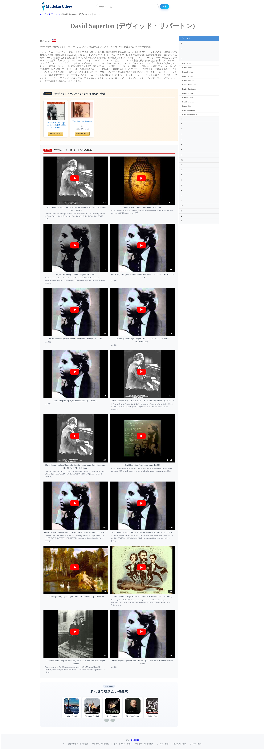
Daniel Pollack (187, 93)
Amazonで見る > (56, 134)
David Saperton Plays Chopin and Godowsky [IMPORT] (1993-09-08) (55, 125)
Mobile (135, 739)
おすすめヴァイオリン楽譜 (78, 744)
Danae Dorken (187, 72)
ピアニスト (185, 38)
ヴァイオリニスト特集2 (122, 744)
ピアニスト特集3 (196, 744)
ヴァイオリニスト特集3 (144, 744)
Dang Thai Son (187, 76)
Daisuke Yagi (187, 63)
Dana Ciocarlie (187, 68)
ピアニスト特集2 (179, 744)
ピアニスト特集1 (163, 744)
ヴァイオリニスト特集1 (101, 744)
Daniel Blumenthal (189, 85)
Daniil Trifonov (188, 102)
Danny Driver (187, 106)
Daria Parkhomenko (189, 115)
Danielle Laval (187, 98)
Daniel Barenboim (189, 80)
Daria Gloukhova (188, 110)
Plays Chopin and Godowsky (82, 121)
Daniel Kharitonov (189, 89)
